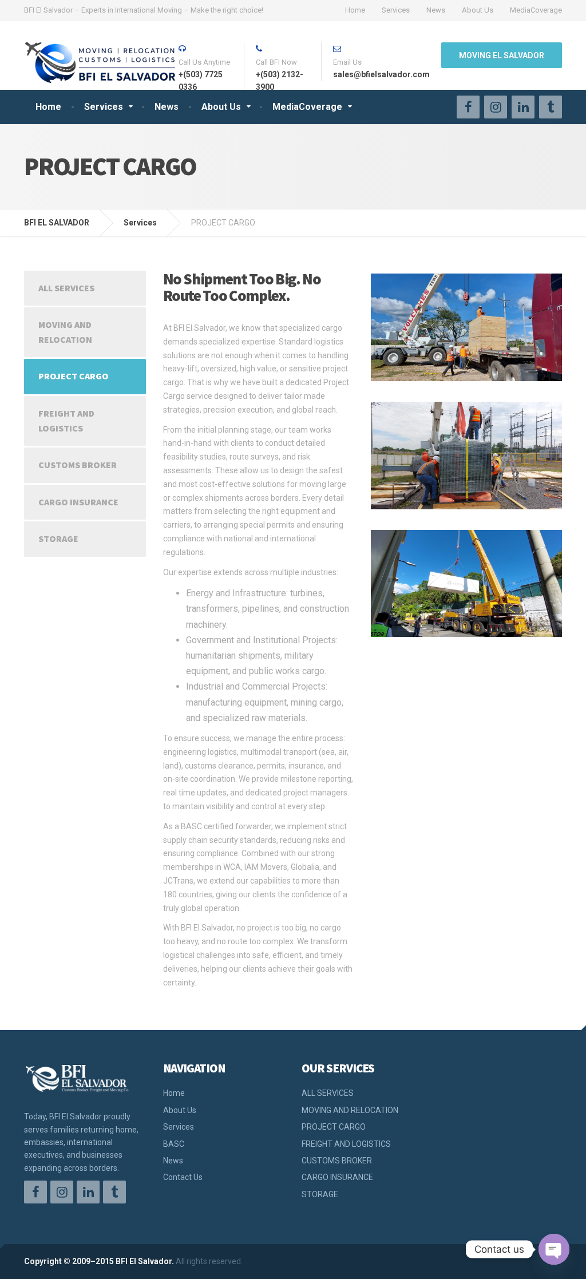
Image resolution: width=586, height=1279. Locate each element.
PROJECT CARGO (73, 376)
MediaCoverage (536, 10)
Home (355, 10)
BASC (173, 1144)
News (435, 10)
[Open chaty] (554, 1249)
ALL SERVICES (66, 288)
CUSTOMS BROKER (77, 464)
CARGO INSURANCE (78, 502)
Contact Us (183, 1177)
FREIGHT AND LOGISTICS (66, 420)
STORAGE (58, 538)
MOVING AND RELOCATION (65, 332)
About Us (477, 10)
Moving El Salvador (501, 55)
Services (396, 10)
